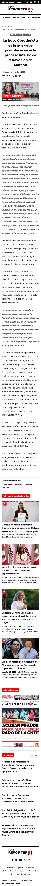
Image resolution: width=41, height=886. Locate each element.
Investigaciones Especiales (26, 871)
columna (18, 484)
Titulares (5, 17)
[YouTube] (20, 859)
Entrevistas (8, 871)
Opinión (15, 17)
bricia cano (7, 484)
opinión (6, 488)
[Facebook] (12, 860)
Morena (28, 484)
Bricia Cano (16, 35)
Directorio (25, 874)
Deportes (15, 874)
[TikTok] (29, 860)
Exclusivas (25, 17)
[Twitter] (16, 860)
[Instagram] (25, 860)
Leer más (34, 755)
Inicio (4, 27)
